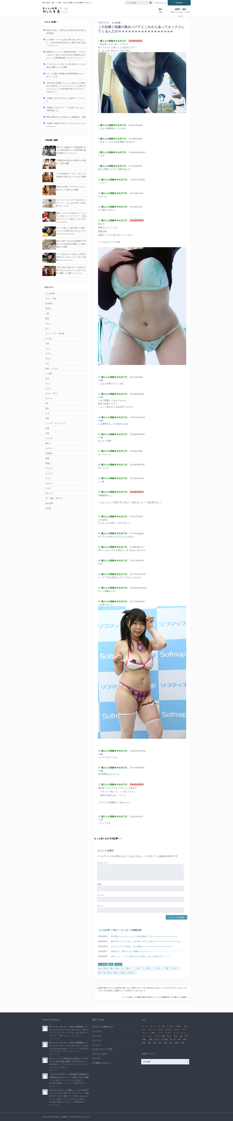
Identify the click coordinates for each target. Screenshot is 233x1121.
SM (46, 403)
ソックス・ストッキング (55, 423)
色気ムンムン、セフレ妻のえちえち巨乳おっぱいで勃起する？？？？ (140, 956)
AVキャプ (49, 493)
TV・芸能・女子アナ (54, 498)
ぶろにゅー (96, 1044)
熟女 (115, 930)
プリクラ (49, 468)
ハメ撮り (49, 373)
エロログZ (96, 1058)
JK (155, 1026)
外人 (47, 328)
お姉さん (179, 1026)
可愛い (144, 1039)
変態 (150, 1039)
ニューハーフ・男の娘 (54, 333)
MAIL (180, 2)
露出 (47, 408)
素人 (125, 973)
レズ (47, 413)
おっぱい (125, 930)
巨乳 (179, 1039)
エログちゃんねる (99, 1054)
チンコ (144, 1033)
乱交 (47, 378)
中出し (169, 1036)
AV (143, 1026)
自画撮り (49, 453)
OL (107, 968)
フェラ (48, 388)
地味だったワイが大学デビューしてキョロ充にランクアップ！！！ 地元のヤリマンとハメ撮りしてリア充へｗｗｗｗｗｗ (71, 217)
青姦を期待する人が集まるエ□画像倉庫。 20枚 (66, 117)
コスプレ (142, 968)
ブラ (177, 968)
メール (100, 895)
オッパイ (132, 968)
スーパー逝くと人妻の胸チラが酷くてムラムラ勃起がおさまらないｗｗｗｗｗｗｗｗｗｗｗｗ (71, 231)
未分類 (48, 508)
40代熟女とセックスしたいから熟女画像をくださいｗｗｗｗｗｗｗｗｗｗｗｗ (144, 936)
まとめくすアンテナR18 (102, 1049)
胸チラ (48, 443)
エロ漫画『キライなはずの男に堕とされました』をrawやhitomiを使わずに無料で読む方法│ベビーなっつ (66, 42)
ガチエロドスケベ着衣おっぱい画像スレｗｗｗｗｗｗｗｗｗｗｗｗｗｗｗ (142, 946)
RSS (160, 10)
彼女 (184, 1039)
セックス (153, 968)
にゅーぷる (96, 1035)
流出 (154, 1043)
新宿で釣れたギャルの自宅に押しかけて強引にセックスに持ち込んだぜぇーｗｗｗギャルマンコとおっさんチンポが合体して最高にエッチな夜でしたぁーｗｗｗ (142, 989)
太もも (48, 358)
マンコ (149, 1036)
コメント (102, 862)
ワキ (47, 363)
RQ (113, 968)
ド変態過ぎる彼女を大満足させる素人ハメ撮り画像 (71, 161)
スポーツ (49, 483)
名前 (99, 884)
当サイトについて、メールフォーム (180, 12)
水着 (47, 428)
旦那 (110, 973)
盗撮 (47, 458)
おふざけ (49, 473)
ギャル (48, 323)
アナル (48, 353)
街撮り (48, 463)
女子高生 (165, 1039)
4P (101, 968)
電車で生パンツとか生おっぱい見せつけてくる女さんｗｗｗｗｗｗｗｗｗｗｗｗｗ (146, 941)
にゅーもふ (96, 1040)
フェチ (48, 488)
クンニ (48, 383)
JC (147, 1026)
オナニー (49, 398)
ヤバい (48, 478)
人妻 (47, 313)
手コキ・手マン (52, 393)
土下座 (102, 973)
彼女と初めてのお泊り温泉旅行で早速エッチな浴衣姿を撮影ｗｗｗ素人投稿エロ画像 (71, 244)
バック (162, 968)
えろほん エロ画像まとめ (102, 1026)
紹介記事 (49, 503)
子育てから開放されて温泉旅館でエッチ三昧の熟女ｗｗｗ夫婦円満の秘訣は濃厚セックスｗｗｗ (71, 150)
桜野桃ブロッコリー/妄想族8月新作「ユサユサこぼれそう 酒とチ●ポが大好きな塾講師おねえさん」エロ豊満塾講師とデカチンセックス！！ (66, 55)
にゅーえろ (96, 1031)
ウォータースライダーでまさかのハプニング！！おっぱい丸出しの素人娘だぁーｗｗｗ (71, 203)
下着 (47, 433)
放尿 (47, 418)
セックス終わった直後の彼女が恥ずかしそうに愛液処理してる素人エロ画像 (154, 997)
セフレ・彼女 (51, 298)
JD (151, 1026)
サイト (100, 905)
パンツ (175, 1033)
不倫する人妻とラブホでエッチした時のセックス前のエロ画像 (71, 188)
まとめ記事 (104, 930)
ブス (170, 968)
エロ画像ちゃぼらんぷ (101, 1063)
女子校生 (49, 303)
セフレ (184, 1029)
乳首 (175, 1036)
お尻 (47, 343)
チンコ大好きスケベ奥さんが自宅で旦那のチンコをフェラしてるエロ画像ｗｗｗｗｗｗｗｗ (71, 257)
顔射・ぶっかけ (52, 368)
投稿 (143, 1043)
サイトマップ (161, 3)
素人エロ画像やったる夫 (65, 1117)
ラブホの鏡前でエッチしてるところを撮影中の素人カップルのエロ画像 (71, 175)
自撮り (133, 973)
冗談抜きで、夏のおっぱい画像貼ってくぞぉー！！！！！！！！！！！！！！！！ (146, 951)
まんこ (48, 348)
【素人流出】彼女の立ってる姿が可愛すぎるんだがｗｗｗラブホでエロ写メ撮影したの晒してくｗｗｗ (71, 270)
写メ (186, 1036)
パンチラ (49, 438)
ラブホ (157, 1036)
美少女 (48, 308)
